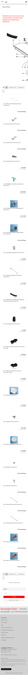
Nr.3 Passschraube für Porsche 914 (11, 161)
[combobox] (12, 87)
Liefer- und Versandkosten (6, 627)
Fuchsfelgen (3, 640)
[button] (3, 87)
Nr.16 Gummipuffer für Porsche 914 (11, 323)
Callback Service (4, 632)
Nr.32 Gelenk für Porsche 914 (10, 485)
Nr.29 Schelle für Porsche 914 (10, 467)
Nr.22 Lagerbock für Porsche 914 (11, 421)
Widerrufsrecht (4, 620)
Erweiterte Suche (14, 600)
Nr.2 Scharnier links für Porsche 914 (11, 124)
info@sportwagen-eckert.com (10, 654)
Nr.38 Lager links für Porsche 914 (11, 541)
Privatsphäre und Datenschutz (7, 630)
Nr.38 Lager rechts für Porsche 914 (11, 560)
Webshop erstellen (9, 673)
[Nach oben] (24, 672)
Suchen (14, 596)
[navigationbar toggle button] (26, 2)
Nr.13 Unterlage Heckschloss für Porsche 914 (13, 252)
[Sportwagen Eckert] (3, 2)
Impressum (3, 635)
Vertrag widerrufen (6, 669)
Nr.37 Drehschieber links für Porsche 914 (12, 504)
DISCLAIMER (4, 622)
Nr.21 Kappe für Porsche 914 (10, 395)
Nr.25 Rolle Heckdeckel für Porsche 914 (12, 444)
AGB (2, 625)
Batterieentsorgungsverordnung (7, 637)
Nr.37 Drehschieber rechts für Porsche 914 (13, 523)
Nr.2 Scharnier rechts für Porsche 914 (12, 142)
